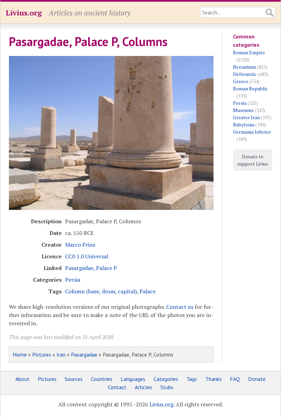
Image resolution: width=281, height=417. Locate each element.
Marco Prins (80, 244)
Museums (243, 110)
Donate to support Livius (252, 160)
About (22, 378)
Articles (143, 387)
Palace (147, 291)
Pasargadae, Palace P (91, 268)
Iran (61, 354)
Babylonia (243, 124)
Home (20, 354)
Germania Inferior (252, 131)
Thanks (213, 378)
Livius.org (23, 13)
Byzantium (244, 67)
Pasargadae (84, 354)
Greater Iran (246, 117)
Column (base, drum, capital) (101, 291)
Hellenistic (245, 74)
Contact (117, 387)
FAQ (235, 378)
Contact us (179, 307)
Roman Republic (250, 88)
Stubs (166, 387)
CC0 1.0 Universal (86, 256)
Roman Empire (249, 52)
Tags (191, 378)
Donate (257, 378)
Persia (72, 279)
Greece (240, 81)
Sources (74, 378)
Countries (101, 378)
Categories (166, 378)
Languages (133, 378)
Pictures (41, 354)
